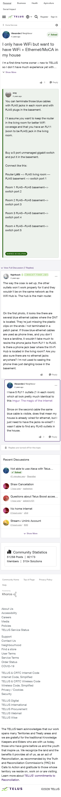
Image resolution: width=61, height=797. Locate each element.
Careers (6, 617)
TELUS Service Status (15, 629)
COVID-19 (7, 666)
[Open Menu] (57, 25)
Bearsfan (31, 476)
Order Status (9, 662)
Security (6, 694)
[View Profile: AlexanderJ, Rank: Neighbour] (6, 34)
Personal (7, 3)
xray (15, 93)
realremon (28, 488)
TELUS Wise (9, 717)
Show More (10, 72)
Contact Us (8, 640)
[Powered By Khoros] (30, 593)
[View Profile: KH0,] (6, 523)
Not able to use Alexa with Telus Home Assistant (30, 469)
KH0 (26, 525)
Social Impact (9, 9)
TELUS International (14, 704)
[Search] (36, 17)
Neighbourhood (11, 645)
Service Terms (10, 657)
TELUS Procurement (14, 709)
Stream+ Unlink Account (26, 520)
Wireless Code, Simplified (17, 685)
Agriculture (49, 3)
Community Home (10, 579)
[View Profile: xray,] (8, 94)
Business (21, 3)
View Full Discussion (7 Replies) (19, 267)
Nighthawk (15, 274)
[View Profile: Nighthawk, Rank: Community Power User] (6, 276)
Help (4, 585)
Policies (6, 625)
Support (6, 636)
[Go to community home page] (16, 16)
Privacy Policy (45, 579)
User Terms (8, 653)
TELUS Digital (10, 700)
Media (5, 621)
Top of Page (29, 579)
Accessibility (9, 613)
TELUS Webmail (11, 713)
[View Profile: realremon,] (6, 486)
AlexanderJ (16, 33)
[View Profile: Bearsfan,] (6, 471)
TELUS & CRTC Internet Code (20, 672)
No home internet (21, 508)
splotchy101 (28, 500)
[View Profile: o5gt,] (6, 511)
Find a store (8, 649)
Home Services (11, 25)
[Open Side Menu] (4, 17)
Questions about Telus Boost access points (34, 496)
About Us (7, 608)
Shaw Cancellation (22, 484)
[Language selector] (29, 17)
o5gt (26, 513)
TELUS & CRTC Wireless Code (20, 681)
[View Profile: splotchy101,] (6, 498)
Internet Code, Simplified (16, 677)
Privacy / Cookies (12, 689)
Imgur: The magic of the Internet (32, 400)
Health (35, 3)
